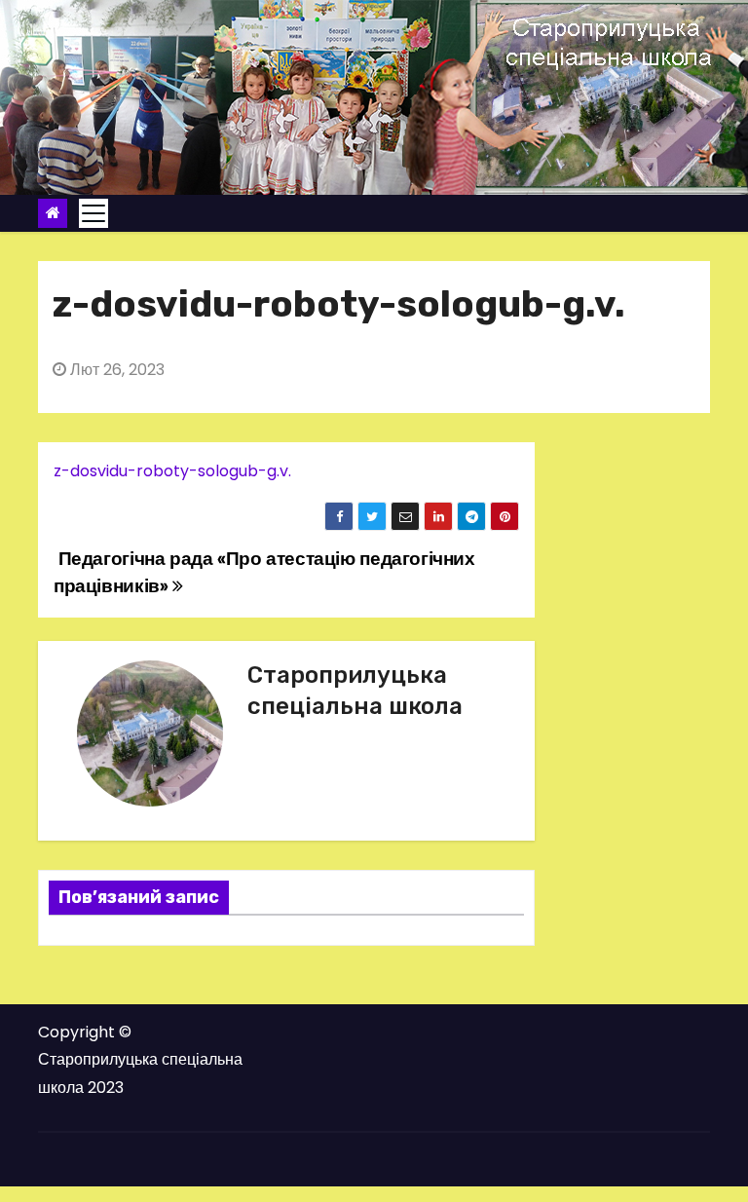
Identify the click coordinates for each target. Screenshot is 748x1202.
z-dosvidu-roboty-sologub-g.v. (172, 471)
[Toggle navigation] (93, 213)
